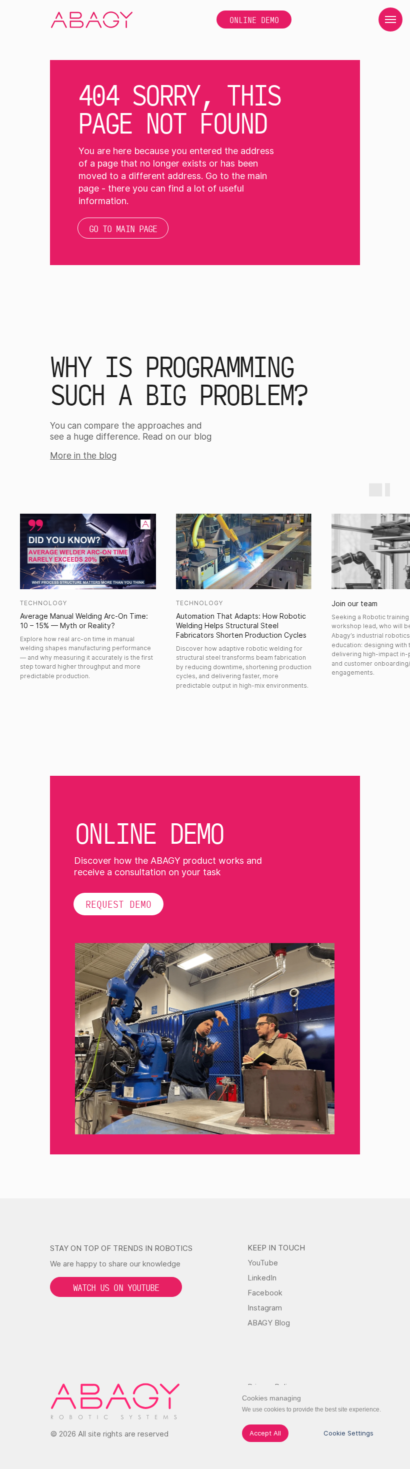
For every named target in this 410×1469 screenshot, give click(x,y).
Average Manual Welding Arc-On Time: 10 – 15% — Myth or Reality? (84, 621)
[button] (119, 904)
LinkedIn (262, 1277)
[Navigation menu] (390, 19)
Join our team (355, 603)
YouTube (263, 1262)
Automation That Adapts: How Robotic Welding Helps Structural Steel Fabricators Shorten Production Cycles (241, 625)
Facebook (265, 1292)
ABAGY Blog (269, 1322)
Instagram (265, 1307)
